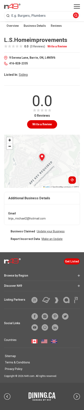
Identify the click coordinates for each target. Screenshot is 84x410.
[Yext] (36, 300)
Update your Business (51, 231)
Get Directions (72, 180)
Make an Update (52, 239)
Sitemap (10, 356)
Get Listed (72, 261)
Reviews (56, 25)
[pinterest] (55, 316)
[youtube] (35, 327)
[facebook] (35, 316)
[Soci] (75, 300)
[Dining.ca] (42, 396)
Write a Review (57, 46)
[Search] (76, 15)
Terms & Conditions (17, 362)
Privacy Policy (13, 369)
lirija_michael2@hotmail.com (27, 218)
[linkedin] (55, 327)
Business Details (35, 25)
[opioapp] (45, 327)
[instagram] (45, 316)
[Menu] (77, 6)
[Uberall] (47, 300)
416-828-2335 (18, 63)
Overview (13, 25)
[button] (42, 157)
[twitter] (65, 316)
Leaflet (47, 187)
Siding (23, 75)
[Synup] (58, 300)
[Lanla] (67, 300)
